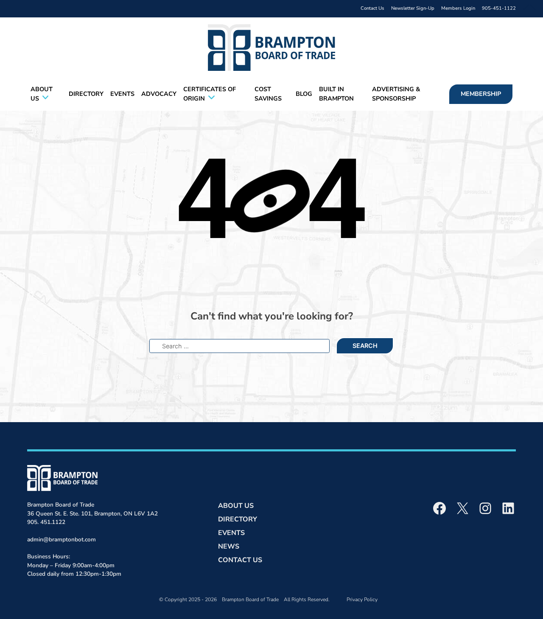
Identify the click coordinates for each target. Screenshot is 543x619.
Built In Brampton (336, 94)
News (228, 546)
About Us (42, 94)
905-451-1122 (499, 8)
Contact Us (372, 8)
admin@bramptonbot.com (61, 539)
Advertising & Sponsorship (396, 94)
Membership (481, 94)
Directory (86, 94)
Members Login (458, 8)
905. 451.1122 (46, 522)
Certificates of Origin (209, 94)
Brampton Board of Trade (250, 599)
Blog (304, 94)
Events (122, 94)
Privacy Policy (362, 599)
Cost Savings (268, 94)
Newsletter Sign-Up (412, 8)
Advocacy (158, 94)
